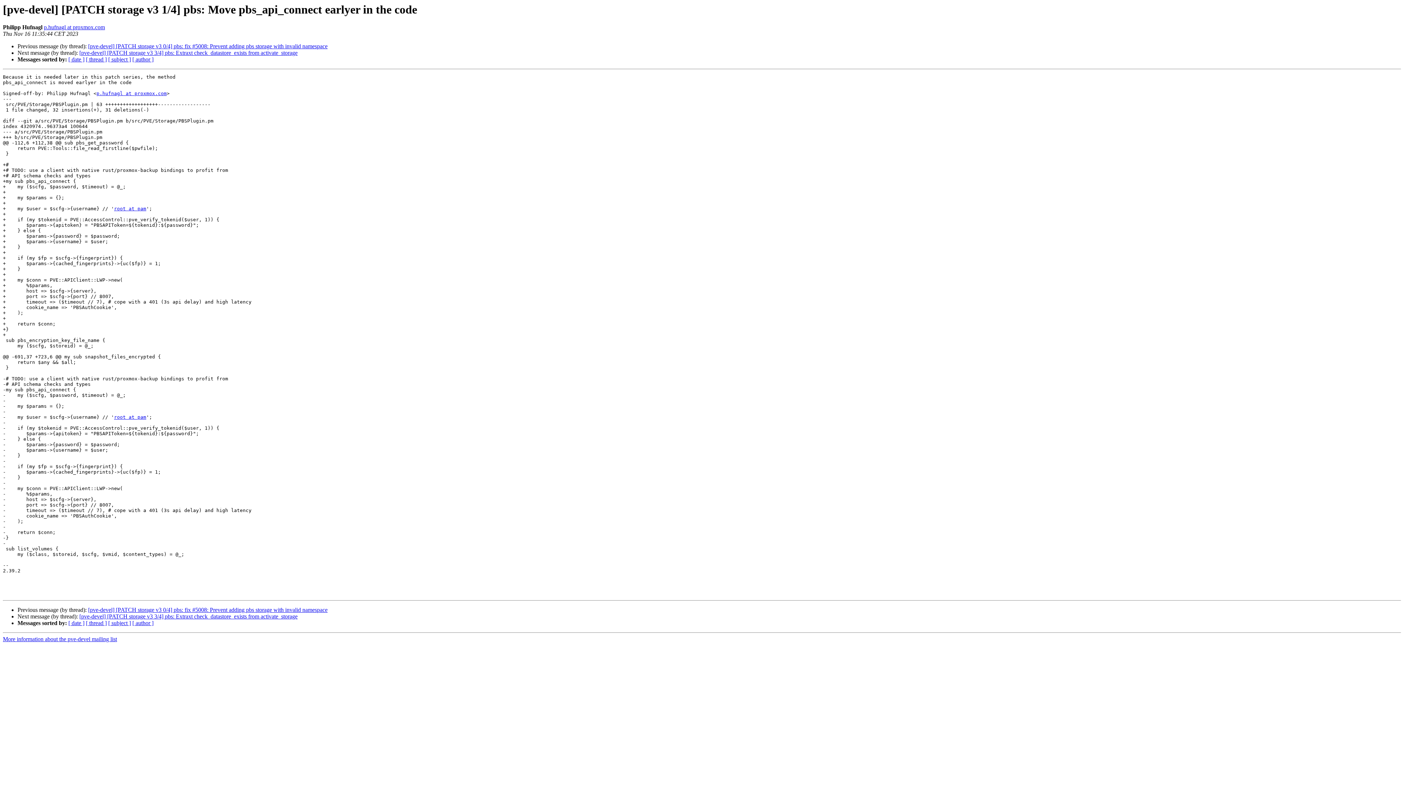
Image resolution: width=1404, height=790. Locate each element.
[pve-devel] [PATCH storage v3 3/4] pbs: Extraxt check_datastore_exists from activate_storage (188, 53)
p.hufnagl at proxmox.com (74, 27)
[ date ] (76, 59)
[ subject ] (119, 59)
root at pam (130, 208)
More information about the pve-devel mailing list (60, 639)
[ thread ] (96, 59)
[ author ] (143, 59)
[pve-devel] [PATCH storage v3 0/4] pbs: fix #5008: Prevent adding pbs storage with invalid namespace (208, 46)
